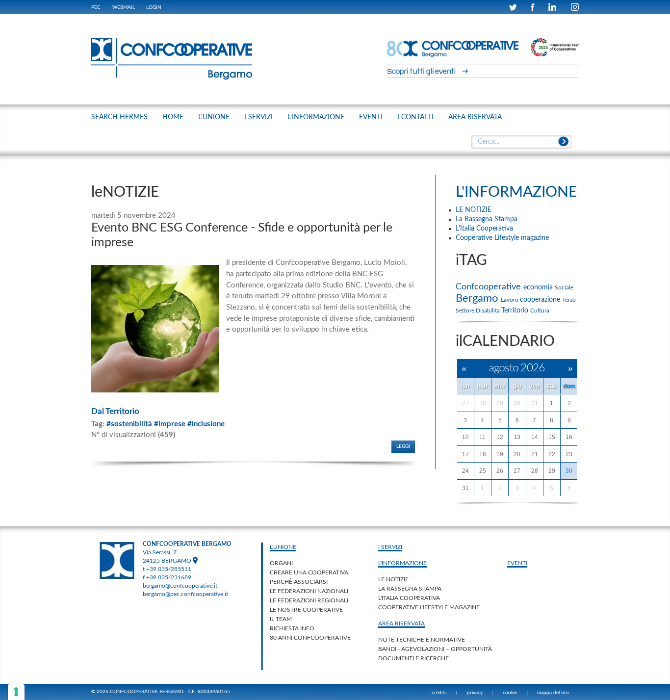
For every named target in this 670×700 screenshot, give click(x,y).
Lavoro (510, 300)
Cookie (510, 692)
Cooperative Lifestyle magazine (429, 607)
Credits (439, 692)
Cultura (539, 310)
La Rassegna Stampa (409, 589)
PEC (96, 7)
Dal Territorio (115, 411)
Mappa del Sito (553, 692)
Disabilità (488, 310)
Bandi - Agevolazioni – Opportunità (435, 649)
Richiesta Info (292, 628)
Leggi (403, 446)
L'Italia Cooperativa (409, 598)
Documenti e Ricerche (413, 658)
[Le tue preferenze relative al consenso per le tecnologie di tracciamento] (16, 691)
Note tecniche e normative (421, 640)
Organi (281, 563)
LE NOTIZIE (393, 579)
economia (539, 287)
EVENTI (371, 117)
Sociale (564, 287)
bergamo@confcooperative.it (180, 586)
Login (153, 7)
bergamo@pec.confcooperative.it (185, 594)
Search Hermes (119, 117)
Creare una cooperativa (309, 572)
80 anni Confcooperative (310, 638)
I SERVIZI (258, 117)
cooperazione (541, 299)
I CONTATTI (415, 117)
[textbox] (521, 142)
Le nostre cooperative (306, 610)
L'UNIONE (214, 117)
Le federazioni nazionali (309, 591)
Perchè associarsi (299, 582)
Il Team (281, 619)
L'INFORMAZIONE (315, 117)
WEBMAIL (123, 7)
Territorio (515, 310)
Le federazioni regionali (309, 600)
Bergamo (478, 298)
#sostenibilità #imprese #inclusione (165, 424)
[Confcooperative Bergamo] (172, 58)
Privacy (475, 692)
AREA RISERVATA (475, 117)
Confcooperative (489, 287)
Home (172, 117)
